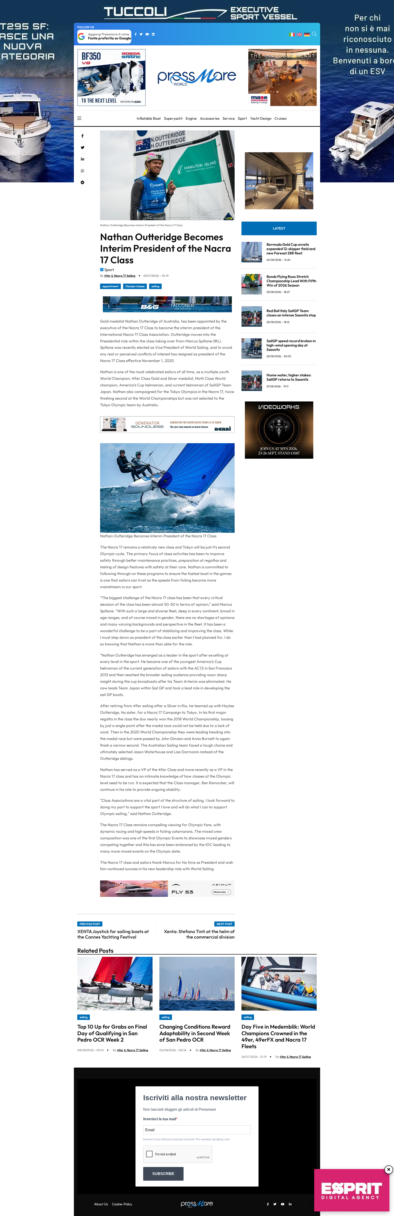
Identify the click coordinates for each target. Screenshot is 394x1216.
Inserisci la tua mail (159, 1119)
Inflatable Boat (149, 118)
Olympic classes (135, 286)
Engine (191, 118)
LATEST (279, 228)
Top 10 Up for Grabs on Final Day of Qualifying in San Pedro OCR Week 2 (112, 1033)
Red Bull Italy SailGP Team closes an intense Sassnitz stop (291, 312)
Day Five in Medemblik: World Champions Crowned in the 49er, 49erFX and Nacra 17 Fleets (278, 1036)
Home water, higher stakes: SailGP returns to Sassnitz (289, 377)
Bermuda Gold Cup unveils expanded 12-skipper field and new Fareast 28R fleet (291, 248)
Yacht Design (261, 118)
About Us (101, 1204)
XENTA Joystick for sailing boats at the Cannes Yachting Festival (113, 934)
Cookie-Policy (122, 1204)
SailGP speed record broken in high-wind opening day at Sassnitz (291, 345)
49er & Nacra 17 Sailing (119, 275)
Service (229, 118)
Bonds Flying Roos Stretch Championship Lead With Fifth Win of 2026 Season (291, 280)
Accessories (210, 118)
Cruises (281, 118)
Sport (242, 118)
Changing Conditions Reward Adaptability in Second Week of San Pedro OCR (194, 1033)
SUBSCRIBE (163, 1174)
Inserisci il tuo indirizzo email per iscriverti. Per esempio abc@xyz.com (186, 1139)
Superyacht (173, 118)
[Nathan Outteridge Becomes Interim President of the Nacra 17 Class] (82, 159)
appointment (110, 286)
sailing (155, 286)
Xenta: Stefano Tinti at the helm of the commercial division (199, 934)
